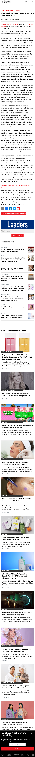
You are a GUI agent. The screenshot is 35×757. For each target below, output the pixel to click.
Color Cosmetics (5, 274)
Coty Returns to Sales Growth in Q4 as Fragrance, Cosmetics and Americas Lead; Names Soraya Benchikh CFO (13, 288)
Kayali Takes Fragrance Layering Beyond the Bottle (13, 308)
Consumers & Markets (13, 10)
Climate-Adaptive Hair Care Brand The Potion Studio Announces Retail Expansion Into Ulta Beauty (13, 259)
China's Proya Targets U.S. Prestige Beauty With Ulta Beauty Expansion (12, 316)
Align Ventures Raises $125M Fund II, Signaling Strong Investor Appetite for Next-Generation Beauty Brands (17, 357)
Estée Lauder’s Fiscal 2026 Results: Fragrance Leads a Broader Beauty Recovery (12, 278)
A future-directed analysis (9, 24)
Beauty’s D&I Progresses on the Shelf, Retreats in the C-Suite (13, 269)
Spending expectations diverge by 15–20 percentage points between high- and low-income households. (16, 693)
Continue (17, 749)
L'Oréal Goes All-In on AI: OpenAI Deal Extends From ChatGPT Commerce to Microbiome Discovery (15, 576)
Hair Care (3, 255)
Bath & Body (3, 304)
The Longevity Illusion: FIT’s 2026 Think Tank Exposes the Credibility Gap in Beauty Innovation (17, 501)
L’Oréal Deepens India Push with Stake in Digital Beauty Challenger (15, 538)
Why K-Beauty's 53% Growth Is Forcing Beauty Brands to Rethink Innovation (17, 426)
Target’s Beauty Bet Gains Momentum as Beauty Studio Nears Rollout (13, 250)
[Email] (2, 208)
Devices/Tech (5, 570)
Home (2, 10)
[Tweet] (14, 208)
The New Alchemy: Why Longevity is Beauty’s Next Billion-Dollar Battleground (17, 613)
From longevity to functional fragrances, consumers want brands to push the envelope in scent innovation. (17, 656)
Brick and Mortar (4, 247)
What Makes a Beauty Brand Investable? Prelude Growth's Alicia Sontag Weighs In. (16, 394)
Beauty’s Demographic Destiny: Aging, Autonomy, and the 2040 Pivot (15, 723)
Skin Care (3, 313)
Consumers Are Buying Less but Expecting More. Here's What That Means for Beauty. (16, 687)
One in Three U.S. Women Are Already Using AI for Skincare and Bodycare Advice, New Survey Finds (13, 298)
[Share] (6, 208)
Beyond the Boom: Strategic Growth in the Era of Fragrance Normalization (16, 650)
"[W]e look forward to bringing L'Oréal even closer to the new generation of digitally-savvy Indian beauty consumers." (16, 544)
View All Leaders (18, 235)
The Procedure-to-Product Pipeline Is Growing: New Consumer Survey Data (15, 463)
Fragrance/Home (5, 284)
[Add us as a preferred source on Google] (18, 208)
